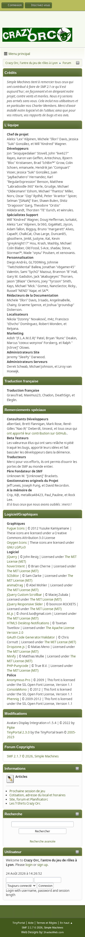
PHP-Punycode (17, 666)
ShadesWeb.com (54, 932)
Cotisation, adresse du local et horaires (37, 795)
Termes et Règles (47, 922)
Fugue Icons (16, 528)
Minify (11, 656)
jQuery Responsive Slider (25, 604)
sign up (42, 865)
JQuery (12, 557)
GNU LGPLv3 (16, 547)
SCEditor (13, 576)
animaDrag (15, 585)
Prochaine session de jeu (27, 791)
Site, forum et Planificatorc (28, 799)
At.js (10, 613)
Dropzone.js (16, 647)
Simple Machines (46, 756)
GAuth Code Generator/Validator (31, 637)
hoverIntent (16, 566)
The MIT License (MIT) (22, 571)
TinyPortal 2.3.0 (18, 732)
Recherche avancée (42, 841)
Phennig (13, 699)
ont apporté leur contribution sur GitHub (36, 433)
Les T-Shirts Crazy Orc (24, 803)
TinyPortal (19, 922)
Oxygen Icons (17, 542)
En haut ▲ (66, 922)
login (29, 865)
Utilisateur (12, 852)
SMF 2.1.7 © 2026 (20, 756)
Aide (31, 922)
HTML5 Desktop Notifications (28, 623)
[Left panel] (78, 63)
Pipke (11, 727)
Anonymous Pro (18, 680)
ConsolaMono (17, 689)
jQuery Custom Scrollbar (24, 595)
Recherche (13, 814)
